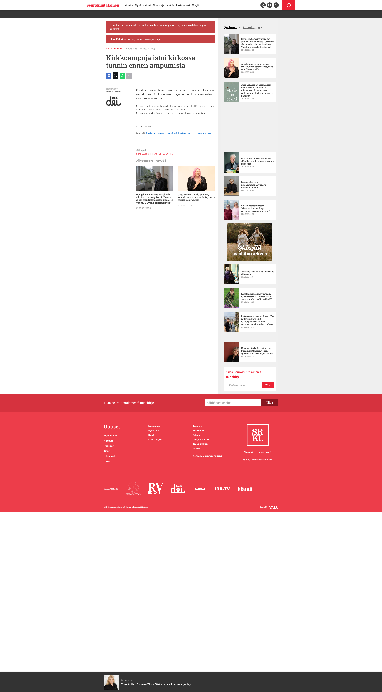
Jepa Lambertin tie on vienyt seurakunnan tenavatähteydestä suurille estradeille (196, 291)
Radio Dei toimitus (113, 118)
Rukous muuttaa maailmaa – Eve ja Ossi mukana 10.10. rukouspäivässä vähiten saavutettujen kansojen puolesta (257, 306)
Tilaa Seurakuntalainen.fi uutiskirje (244, 394)
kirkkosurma (157, 248)
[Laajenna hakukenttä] (288, 5)
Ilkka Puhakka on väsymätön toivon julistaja (135, 65)
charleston (114, 75)
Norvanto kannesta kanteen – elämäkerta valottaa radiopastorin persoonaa (258, 147)
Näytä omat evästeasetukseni (207, 476)
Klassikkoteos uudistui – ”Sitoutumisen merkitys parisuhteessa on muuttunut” (255, 195)
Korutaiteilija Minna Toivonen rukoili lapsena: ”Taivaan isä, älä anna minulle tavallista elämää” (257, 283)
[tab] (232, 54)
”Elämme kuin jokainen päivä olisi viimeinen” (257, 259)
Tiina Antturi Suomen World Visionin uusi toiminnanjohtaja (156, 684)
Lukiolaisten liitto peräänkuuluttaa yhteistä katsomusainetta (253, 171)
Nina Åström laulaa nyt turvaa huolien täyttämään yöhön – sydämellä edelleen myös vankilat (158, 53)
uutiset (170, 248)
